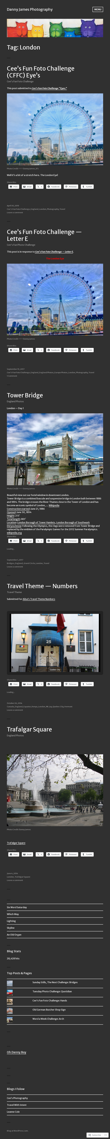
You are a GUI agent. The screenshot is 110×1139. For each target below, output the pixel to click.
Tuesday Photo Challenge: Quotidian (52, 991)
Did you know (14, 525)
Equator (27, 706)
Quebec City (58, 706)
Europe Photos (60, 372)
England (34, 209)
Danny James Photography (30, 9)
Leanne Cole (13, 1111)
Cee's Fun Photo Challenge (21, 244)
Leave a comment (15, 212)
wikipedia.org (14, 532)
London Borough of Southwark (73, 522)
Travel (62, 209)
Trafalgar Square (29, 729)
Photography (53, 209)
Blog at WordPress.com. (17, 1131)
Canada (10, 706)
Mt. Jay (49, 706)
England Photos (46, 372)
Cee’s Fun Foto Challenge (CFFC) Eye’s (40, 72)
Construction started (18, 508)
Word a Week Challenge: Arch (48, 1018)
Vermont (68, 706)
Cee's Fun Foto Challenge (20, 81)
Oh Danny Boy (16, 1052)
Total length (13, 519)
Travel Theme (14, 592)
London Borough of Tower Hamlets (36, 522)
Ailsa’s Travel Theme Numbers (39, 599)
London (42, 209)
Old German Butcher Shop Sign (49, 1009)
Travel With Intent (16, 1104)
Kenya (34, 706)
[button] (48, 664)
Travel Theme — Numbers (42, 586)
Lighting (11, 921)
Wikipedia (54, 505)
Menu (97, 9)
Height (10, 515)
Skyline (10, 927)
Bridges (10, 563)
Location (11, 522)
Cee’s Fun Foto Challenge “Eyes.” (49, 88)
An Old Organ (14, 934)
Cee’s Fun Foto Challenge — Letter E (44, 235)
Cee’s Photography (17, 1098)
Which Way (13, 914)
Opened (11, 512)
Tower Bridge (25, 395)
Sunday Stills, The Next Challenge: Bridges (55, 982)
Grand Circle (29, 563)
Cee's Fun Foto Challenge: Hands (50, 1000)
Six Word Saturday (17, 907)
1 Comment (12, 376)
